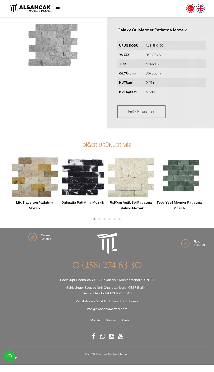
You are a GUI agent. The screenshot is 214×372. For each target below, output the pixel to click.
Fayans (111, 320)
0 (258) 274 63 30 (107, 265)
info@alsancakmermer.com (107, 309)
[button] (94, 219)
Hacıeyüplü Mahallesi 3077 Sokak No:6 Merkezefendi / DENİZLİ (107, 280)
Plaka (125, 320)
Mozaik (95, 320)
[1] (57, 8)
